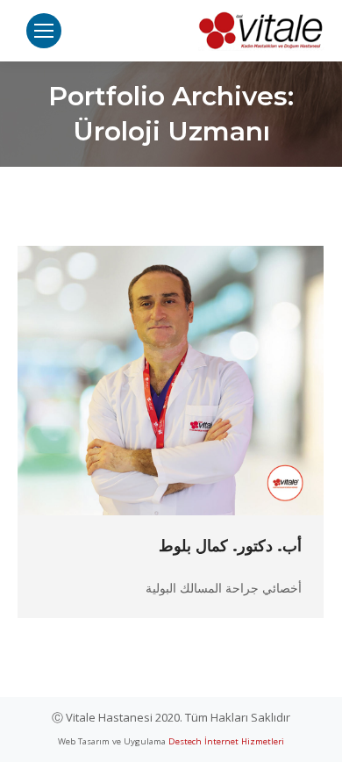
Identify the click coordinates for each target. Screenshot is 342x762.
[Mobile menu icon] (43, 30)
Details (147, 381)
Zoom (194, 381)
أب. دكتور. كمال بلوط (230, 546)
